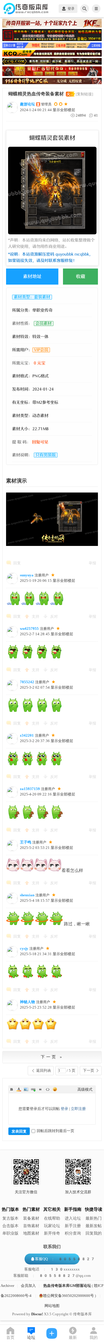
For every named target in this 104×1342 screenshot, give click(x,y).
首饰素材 (31, 1226)
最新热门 (94, 1218)
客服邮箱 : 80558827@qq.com (52, 1275)
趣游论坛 (27, 104)
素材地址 (32, 276)
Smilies (55, 1089)
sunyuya (27, 575)
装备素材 (31, 1218)
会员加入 (28, 1285)
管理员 (46, 104)
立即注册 (78, 1109)
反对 (54, 616)
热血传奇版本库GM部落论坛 (67, 1285)
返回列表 (43, 1070)
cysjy (24, 948)
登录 (64, 1109)
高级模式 (84, 1089)
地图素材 (31, 1233)
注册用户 (42, 575)
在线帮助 (52, 1218)
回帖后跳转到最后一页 (55, 1131)
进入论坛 (73, 1218)
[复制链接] (84, 94)
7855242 (27, 682)
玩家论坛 (52, 1226)
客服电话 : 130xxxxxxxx (52, 1269)
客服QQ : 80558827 (65, 1259)
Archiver (7, 1285)
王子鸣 (25, 842)
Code (48, 1089)
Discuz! (37, 1314)
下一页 (88, 1070)
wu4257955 (29, 628)
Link (33, 1089)
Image (26, 1089)
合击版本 (10, 1226)
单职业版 (10, 1233)
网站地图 (52, 1306)
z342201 (27, 735)
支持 (36, 616)
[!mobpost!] (52, 1333)
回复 (17, 563)
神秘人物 (27, 1002)
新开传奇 (52, 1233)
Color (19, 1089)
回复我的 (94, 1233)
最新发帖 (94, 1226)
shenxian (27, 895)
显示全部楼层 (64, 110)
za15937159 (30, 789)
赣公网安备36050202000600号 (68, 1295)
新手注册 (73, 1226)
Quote (40, 1089)
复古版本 (10, 1218)
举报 (92, 563)
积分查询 (73, 1233)
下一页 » (52, 1057)
